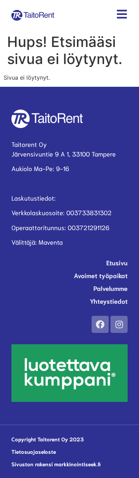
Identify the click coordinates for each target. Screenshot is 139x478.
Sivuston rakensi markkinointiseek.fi (56, 463)
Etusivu (117, 262)
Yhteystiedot (109, 300)
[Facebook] (100, 324)
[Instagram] (119, 324)
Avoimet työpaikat (101, 275)
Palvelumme (110, 288)
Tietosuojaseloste (33, 451)
